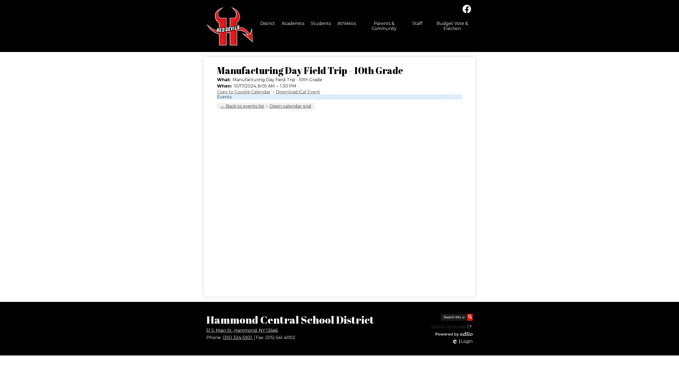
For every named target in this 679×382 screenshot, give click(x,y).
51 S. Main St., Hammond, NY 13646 (242, 330)
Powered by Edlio (454, 334)
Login (462, 341)
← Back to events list (242, 106)
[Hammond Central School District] (229, 26)
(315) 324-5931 (238, 337)
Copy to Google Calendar (244, 91)
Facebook (466, 9)
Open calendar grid (290, 106)
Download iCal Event (298, 91)
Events (224, 96)
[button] (267, 23)
